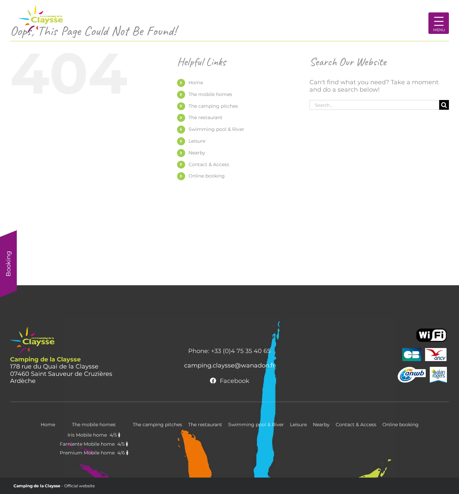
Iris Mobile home (93, 435)
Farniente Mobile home (93, 444)
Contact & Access (209, 164)
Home (196, 83)
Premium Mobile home (93, 453)
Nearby (197, 153)
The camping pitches (213, 106)
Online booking (207, 176)
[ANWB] (412, 368)
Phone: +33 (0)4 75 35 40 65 (229, 351)
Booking (8, 264)
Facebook (234, 381)
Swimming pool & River (216, 129)
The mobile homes (210, 94)
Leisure (197, 141)
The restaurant (205, 117)
